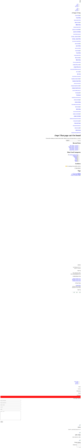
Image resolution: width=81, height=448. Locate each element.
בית (77, 4)
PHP (76, 161)
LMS (76, 157)
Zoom (76, 160)
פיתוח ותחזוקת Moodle (76, 279)
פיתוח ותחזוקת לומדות (77, 280)
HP (76, 174)
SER (79, 174)
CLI (74, 174)
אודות (77, 5)
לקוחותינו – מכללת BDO (73, 147)
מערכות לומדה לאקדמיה (73, 154)
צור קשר (76, 6)
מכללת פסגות (78, 285)
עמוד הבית (76, 381)
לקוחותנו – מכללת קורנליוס (73, 146)
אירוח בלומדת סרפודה (77, 278)
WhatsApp (75, 155)
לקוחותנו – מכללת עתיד (74, 148)
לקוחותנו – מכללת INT (74, 145)
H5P (76, 159)
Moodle (75, 156)
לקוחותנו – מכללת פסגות (73, 149)
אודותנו (76, 382)
